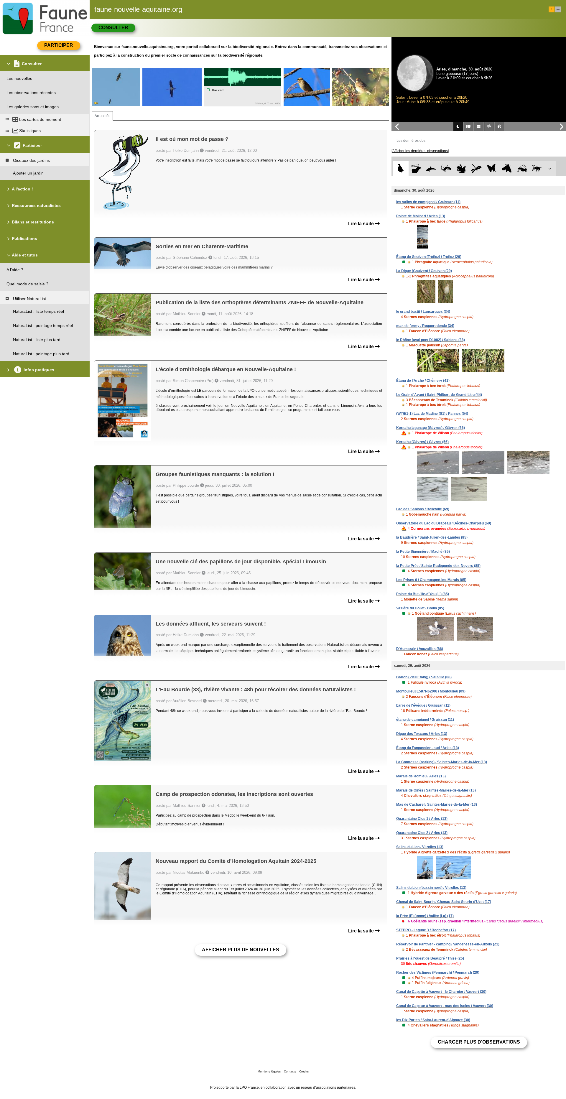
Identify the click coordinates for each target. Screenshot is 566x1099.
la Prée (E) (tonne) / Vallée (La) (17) (425, 916)
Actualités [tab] (102, 116)
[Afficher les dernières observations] (420, 151)
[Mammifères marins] (431, 168)
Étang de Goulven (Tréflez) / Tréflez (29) (428, 257)
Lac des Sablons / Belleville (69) (422, 509)
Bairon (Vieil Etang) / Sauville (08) (424, 677)
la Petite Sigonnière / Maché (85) (423, 552)
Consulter (113, 27)
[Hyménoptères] (536, 168)
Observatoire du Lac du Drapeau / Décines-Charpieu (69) (443, 523)
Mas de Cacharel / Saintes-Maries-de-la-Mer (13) (436, 804)
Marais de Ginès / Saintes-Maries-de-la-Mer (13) (436, 790)
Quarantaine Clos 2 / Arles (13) (421, 833)
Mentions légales (269, 1071)
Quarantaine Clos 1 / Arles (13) (421, 819)
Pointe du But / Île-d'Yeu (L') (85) (422, 594)
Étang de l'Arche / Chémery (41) (423, 381)
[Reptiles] (446, 168)
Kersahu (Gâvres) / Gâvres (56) (422, 442)
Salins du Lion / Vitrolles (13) (419, 847)
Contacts (290, 1071)
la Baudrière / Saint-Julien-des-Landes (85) (432, 537)
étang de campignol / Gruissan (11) (425, 720)
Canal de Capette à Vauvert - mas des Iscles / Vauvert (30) (444, 1006)
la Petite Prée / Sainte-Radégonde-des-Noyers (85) (438, 566)
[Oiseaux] (400, 168)
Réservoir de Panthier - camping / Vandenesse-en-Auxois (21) (447, 944)
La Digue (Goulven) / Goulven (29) (424, 271)
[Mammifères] (416, 168)
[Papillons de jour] (491, 168)
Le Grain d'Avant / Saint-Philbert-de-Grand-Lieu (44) (439, 395)
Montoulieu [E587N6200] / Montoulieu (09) (430, 691)
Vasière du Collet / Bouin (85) (420, 608)
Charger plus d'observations (479, 1041)
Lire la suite (361, 223)
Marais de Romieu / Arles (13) (421, 776)
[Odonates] (476, 168)
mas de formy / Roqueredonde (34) (425, 326)
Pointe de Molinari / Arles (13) (420, 216)
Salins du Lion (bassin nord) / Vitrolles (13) (431, 888)
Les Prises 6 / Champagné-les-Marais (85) (431, 580)
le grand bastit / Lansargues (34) (423, 312)
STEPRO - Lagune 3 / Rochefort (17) (426, 930)
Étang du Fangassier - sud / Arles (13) (427, 748)
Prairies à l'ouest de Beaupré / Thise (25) (430, 958)
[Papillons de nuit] (506, 168)
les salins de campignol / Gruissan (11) (428, 202)
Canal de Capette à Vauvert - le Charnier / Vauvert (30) (441, 992)
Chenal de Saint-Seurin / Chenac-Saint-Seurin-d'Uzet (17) (443, 902)
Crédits (304, 1071)
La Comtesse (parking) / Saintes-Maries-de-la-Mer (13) (441, 762)
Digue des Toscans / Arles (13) (421, 734)
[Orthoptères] (521, 168)
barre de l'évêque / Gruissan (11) (423, 705)
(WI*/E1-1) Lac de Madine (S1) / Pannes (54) (432, 414)
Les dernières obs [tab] (410, 141)
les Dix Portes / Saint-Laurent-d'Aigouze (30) (433, 1020)
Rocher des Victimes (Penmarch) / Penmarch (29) (437, 972)
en (558, 9)
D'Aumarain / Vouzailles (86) (419, 649)
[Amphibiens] (461, 168)
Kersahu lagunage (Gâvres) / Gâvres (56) (430, 428)
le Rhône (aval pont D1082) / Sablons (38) (430, 340)
